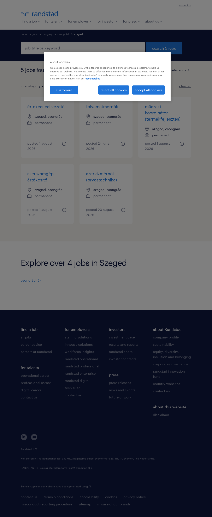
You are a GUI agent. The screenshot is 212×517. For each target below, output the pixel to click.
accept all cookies (149, 90)
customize (64, 90)
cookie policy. (93, 78)
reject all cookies (114, 90)
